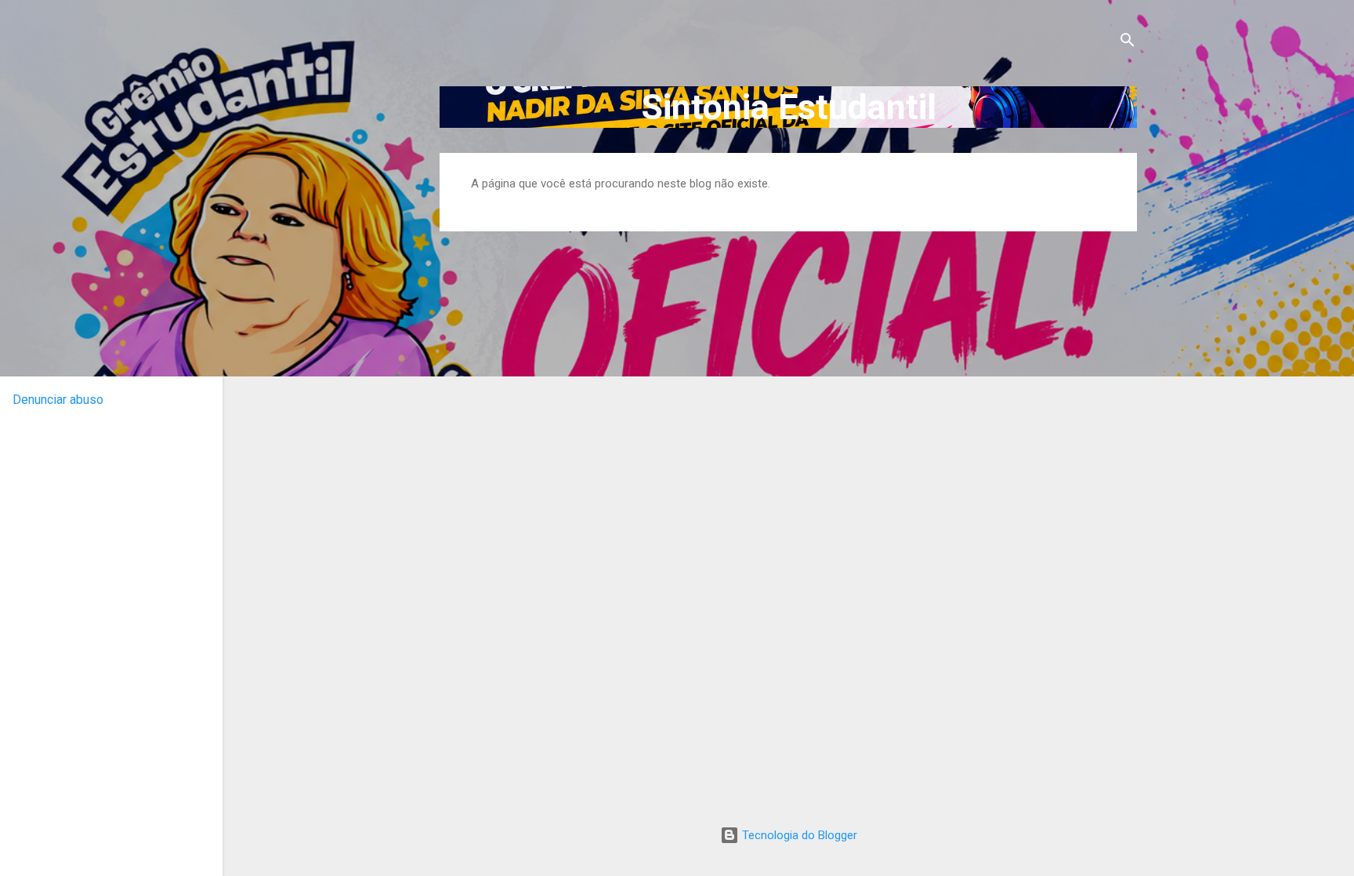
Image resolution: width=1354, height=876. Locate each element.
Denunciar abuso (58, 399)
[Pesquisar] (1127, 43)
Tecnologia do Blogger (798, 835)
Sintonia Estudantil (788, 107)
